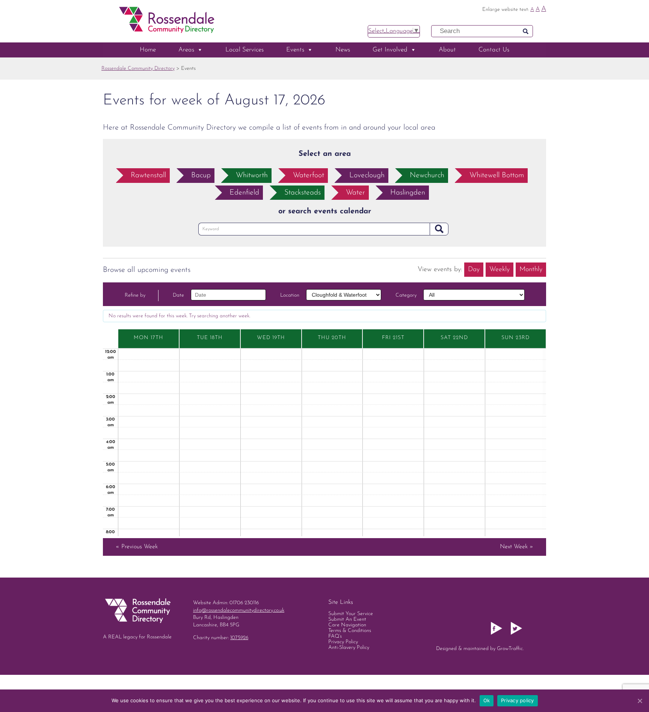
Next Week (516, 547)
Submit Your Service (350, 614)
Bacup (201, 175)
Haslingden (407, 192)
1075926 (239, 638)
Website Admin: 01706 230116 (226, 603)
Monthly (530, 269)
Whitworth (252, 175)
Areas (186, 50)
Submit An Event (347, 619)
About (447, 50)
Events (295, 50)
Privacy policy (517, 700)
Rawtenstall (148, 175)
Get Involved (390, 50)
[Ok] (639, 700)
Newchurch (427, 175)
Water (355, 192)
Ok (486, 700)
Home (148, 50)
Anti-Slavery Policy (348, 647)
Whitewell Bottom (496, 175)
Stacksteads (302, 192)
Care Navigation (347, 625)
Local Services (244, 50)
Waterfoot (308, 175)
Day (474, 269)
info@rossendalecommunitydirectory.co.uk (238, 610)
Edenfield (244, 192)
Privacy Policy (343, 642)
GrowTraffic (510, 649)
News (342, 50)
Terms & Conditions (349, 631)
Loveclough (367, 175)
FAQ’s (335, 636)
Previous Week (137, 547)
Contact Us (493, 50)
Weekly (499, 269)
